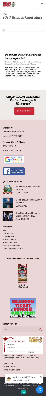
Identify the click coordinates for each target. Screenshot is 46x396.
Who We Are (8, 236)
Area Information (10, 243)
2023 (15, 62)
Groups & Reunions (11, 246)
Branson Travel (10, 64)
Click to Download (23, 286)
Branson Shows (22, 62)
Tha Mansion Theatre (28, 64)
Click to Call (24, 111)
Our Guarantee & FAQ (12, 249)
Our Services (8, 233)
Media (5, 230)
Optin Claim (8, 364)
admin (9, 62)
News (18, 64)
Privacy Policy (9, 367)
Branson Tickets (34, 62)
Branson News (9, 239)
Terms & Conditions (11, 370)
